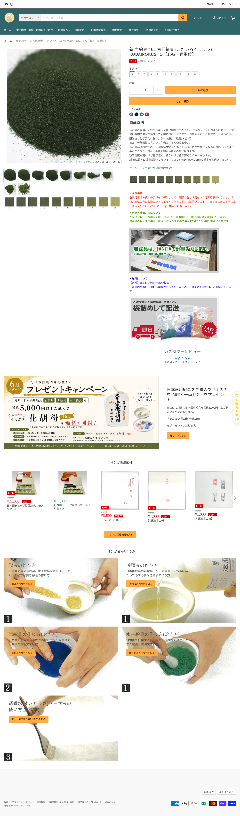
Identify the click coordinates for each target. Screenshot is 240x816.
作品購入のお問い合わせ (89, 802)
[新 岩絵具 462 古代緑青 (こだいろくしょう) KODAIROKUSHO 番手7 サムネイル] (38, 175)
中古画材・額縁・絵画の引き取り (34, 29)
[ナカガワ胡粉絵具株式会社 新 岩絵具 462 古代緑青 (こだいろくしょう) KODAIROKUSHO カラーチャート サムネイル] (62, 203)
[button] (236, 407)
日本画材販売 (98, 29)
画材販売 (117, 29)
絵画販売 (63, 29)
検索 (6, 802)
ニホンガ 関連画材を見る (120, 534)
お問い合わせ (172, 29)
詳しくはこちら (178, 435)
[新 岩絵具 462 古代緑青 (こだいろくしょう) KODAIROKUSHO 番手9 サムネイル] (65, 175)
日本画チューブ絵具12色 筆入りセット (72, 506)
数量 (131, 83)
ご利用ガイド (151, 29)
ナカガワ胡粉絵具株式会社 (158, 168)
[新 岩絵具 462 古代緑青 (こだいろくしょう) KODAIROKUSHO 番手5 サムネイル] (10, 175)
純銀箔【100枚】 (158, 520)
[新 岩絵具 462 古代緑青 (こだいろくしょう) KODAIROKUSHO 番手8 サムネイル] (51, 175)
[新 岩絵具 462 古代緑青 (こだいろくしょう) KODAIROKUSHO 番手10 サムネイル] (79, 175)
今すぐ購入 (183, 101)
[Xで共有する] (136, 114)
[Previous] (5, 498)
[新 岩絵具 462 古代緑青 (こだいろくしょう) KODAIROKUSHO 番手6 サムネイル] (24, 175)
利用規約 (41, 802)
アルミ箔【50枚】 (111, 520)
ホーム (7, 29)
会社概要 (134, 29)
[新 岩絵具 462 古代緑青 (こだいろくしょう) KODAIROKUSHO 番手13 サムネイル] (10, 189)
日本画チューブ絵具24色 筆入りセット (25, 507)
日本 (227, 4)
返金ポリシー (111, 802)
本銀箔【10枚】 (204, 518)
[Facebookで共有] (131, 114)
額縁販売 (79, 29)
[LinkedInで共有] (142, 114)
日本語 (210, 4)
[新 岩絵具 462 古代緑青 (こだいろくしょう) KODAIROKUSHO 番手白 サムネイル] (24, 189)
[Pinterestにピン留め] (147, 114)
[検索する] (182, 17)
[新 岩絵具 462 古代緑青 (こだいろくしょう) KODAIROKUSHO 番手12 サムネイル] (107, 175)
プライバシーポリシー (22, 802)
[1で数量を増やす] (158, 90)
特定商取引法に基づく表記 (61, 802)
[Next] (235, 498)
